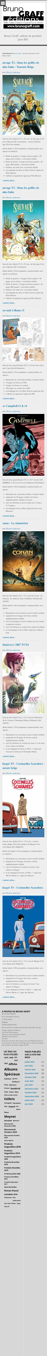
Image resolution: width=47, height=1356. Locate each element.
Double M (15, 1088)
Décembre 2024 (31, 1089)
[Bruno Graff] (23, 15)
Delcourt (12, 1085)
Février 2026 (30, 1069)
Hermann (17, 1103)
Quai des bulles (10, 1187)
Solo (14, 1197)
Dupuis (11, 1092)
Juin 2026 (29, 1065)
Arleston (7, 1079)
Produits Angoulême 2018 (12, 1145)
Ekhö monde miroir (11, 1095)
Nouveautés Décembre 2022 (10, 1125)
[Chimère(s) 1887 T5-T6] (22, 683)
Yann (19, 1203)
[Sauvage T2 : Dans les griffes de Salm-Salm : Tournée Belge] (22, 104)
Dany (6, 1085)
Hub (5, 1106)
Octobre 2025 (30, 1077)
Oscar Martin (8, 1140)
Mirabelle (8, 1120)
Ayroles (14, 1079)
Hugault (11, 1106)
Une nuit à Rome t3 (12, 310)
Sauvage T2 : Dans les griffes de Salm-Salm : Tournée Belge (20, 65)
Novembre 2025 (31, 1073)
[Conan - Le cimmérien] (22, 561)
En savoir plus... (8, 180)
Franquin (8, 1103)
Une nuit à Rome (10, 1203)
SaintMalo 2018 (10, 1194)
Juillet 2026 (29, 1062)
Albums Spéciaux (12, 1071)
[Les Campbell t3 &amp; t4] (22, 444)
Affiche (13, 1064)
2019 (6, 1057)
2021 (15, 1057)
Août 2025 (29, 1081)
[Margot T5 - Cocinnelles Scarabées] (22, 926)
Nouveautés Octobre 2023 (10, 1130)
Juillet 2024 (29, 1100)
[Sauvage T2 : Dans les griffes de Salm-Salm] (22, 230)
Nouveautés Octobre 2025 (12, 1136)
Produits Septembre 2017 (11, 1183)
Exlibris (9, 1099)
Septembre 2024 (32, 1096)
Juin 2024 (29, 1104)
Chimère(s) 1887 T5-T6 (15, 645)
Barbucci (16, 1082)
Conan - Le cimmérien (14, 523)
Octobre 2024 (30, 1092)
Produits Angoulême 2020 (12, 1158)
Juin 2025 (29, 1085)
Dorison (7, 1088)
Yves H (6, 1206)
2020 (11, 1057)
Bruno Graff (17, 53)
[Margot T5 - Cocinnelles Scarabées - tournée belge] (22, 806)
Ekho (16, 1092)
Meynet (10, 1116)
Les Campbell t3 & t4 (14, 406)
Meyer (6, 1112)
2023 (16, 1060)
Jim (17, 1106)
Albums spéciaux (13, 72)
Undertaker (17, 1200)
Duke (6, 1092)
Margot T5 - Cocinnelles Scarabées (22, 887)
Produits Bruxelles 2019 (12, 1169)
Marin (18, 1109)
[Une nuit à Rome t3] (22, 339)
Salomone (8, 1197)
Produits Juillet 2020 (12, 1174)
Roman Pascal (11, 1190)
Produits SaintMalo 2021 (11, 1178)
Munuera (16, 1120)
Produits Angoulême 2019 (12, 1151)
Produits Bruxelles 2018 (11, 1163)
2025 (6, 1063)
